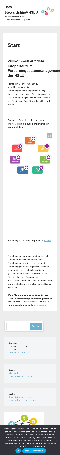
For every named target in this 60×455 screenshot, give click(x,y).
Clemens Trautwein (19, 353)
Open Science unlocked (21, 376)
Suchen (35, 326)
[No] (56, 440)
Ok (18, 450)
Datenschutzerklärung (34, 450)
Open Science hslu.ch (20, 397)
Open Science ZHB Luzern (22, 400)
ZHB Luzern (40, 305)
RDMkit (47, 240)
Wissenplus (14, 373)
